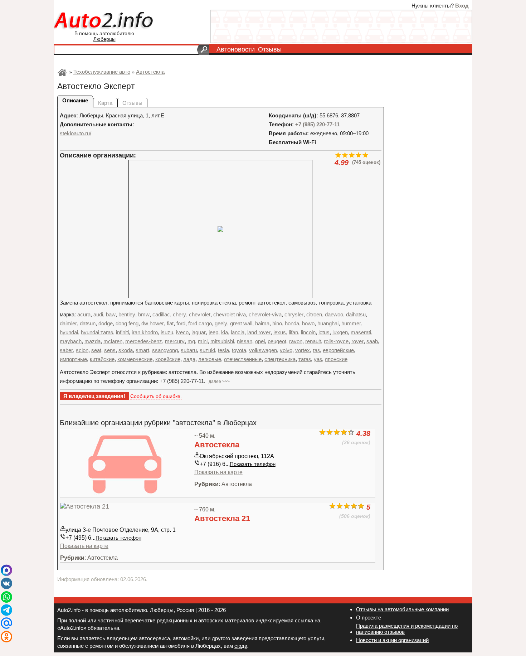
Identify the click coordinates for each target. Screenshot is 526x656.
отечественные (243, 359)
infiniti (122, 332)
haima (262, 323)
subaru (189, 350)
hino (277, 323)
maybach (71, 341)
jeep (213, 332)
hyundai (69, 332)
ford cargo (200, 323)
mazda (92, 341)
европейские (338, 350)
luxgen (340, 332)
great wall (241, 323)
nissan (244, 341)
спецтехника (280, 359)
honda (292, 323)
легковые (209, 359)
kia (224, 332)
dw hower (152, 323)
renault (313, 341)
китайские (102, 359)
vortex (302, 350)
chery (179, 314)
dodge (105, 323)
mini (203, 341)
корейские (167, 359)
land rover (259, 332)
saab (372, 341)
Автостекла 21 (222, 518)
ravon (295, 341)
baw (111, 314)
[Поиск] (203, 49)
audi (98, 314)
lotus (324, 332)
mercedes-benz (143, 341)
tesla (223, 350)
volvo (286, 350)
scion (82, 350)
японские (336, 359)
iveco (182, 332)
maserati (361, 332)
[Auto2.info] (104, 20)
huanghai (328, 323)
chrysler (293, 314)
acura (84, 314)
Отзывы (270, 49)
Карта (105, 103)
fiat (170, 323)
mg (191, 341)
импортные (73, 359)
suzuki (207, 350)
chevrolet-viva (265, 314)
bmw (144, 314)
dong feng (127, 323)
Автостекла (216, 444)
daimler (68, 323)
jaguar (198, 332)
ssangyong (165, 350)
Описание (75, 100)
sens (110, 350)
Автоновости (235, 49)
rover (357, 341)
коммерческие (134, 359)
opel (260, 341)
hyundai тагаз (97, 332)
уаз (318, 359)
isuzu (167, 332)
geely (221, 323)
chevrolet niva (229, 314)
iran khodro (145, 332)
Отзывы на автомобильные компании (402, 609)
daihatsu (356, 314)
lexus (279, 332)
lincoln (308, 332)
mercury (175, 341)
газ (316, 350)
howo (308, 323)
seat (96, 350)
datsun (88, 323)
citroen (314, 314)
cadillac (161, 314)
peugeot (277, 341)
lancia (237, 332)
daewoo (334, 314)
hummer (351, 323)
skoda (125, 350)
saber (66, 350)
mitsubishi (222, 341)
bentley (126, 314)
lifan (293, 332)
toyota (239, 350)
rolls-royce (336, 341)
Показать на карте (218, 472)
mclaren (112, 341)
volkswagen (263, 350)
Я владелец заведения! (94, 396)
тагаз (304, 359)
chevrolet (199, 314)
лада (189, 359)
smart (142, 350)
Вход (462, 6)
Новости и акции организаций (392, 640)
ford (180, 323)
